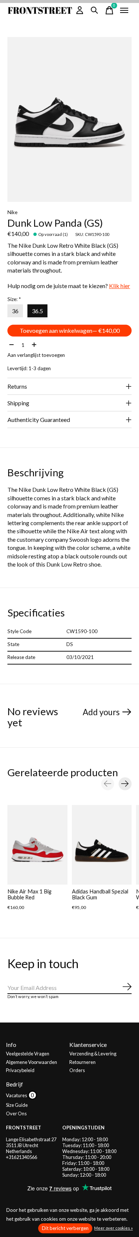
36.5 (37, 310)
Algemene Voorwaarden (31, 1062)
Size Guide (17, 1105)
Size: (14, 299)
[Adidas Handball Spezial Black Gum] (102, 845)
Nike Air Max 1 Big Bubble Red (29, 894)
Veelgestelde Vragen (27, 1054)
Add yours (101, 712)
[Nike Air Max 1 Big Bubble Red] (37, 845)
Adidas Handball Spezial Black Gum (100, 894)
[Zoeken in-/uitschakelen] (94, 10)
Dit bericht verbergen (65, 1228)
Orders (77, 1070)
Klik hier (119, 285)
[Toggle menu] (124, 10)
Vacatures (17, 1095)
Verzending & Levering (92, 1054)
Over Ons (16, 1113)
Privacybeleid (20, 1070)
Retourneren (82, 1062)
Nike (12, 212)
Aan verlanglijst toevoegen (36, 355)
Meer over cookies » (113, 1228)
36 (15, 310)
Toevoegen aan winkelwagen (70, 330)
